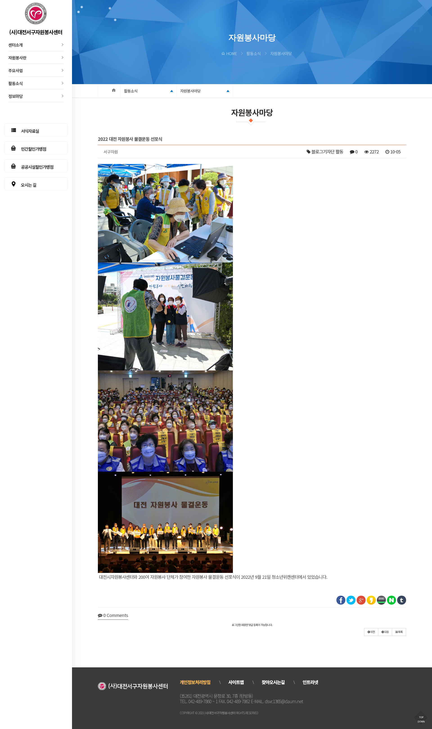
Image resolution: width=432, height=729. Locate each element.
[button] (371, 632)
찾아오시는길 (273, 682)
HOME (231, 53)
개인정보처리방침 (195, 682)
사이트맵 (236, 682)
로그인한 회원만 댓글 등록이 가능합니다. (252, 625)
